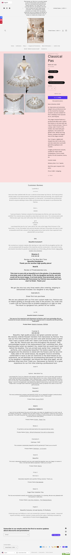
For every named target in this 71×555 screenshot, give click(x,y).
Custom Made (53, 71)
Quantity (50, 85)
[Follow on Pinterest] (1, 22)
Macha (40, 466)
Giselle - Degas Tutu (39, 419)
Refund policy (34, 552)
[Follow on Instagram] (1, 20)
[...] (46, 249)
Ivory (50, 77)
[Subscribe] (28, 534)
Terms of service (49, 552)
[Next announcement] (48, 8)
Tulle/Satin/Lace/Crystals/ (56, 82)
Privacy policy (41, 552)
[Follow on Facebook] (1, 17)
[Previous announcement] (23, 8)
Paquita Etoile (44, 517)
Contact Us (66, 554)
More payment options (58, 100)
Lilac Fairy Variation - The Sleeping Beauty (40, 500)
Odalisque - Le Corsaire (39, 448)
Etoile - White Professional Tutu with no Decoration (40, 432)
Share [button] (51, 175)
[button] (5, 30)
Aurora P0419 (39, 399)
